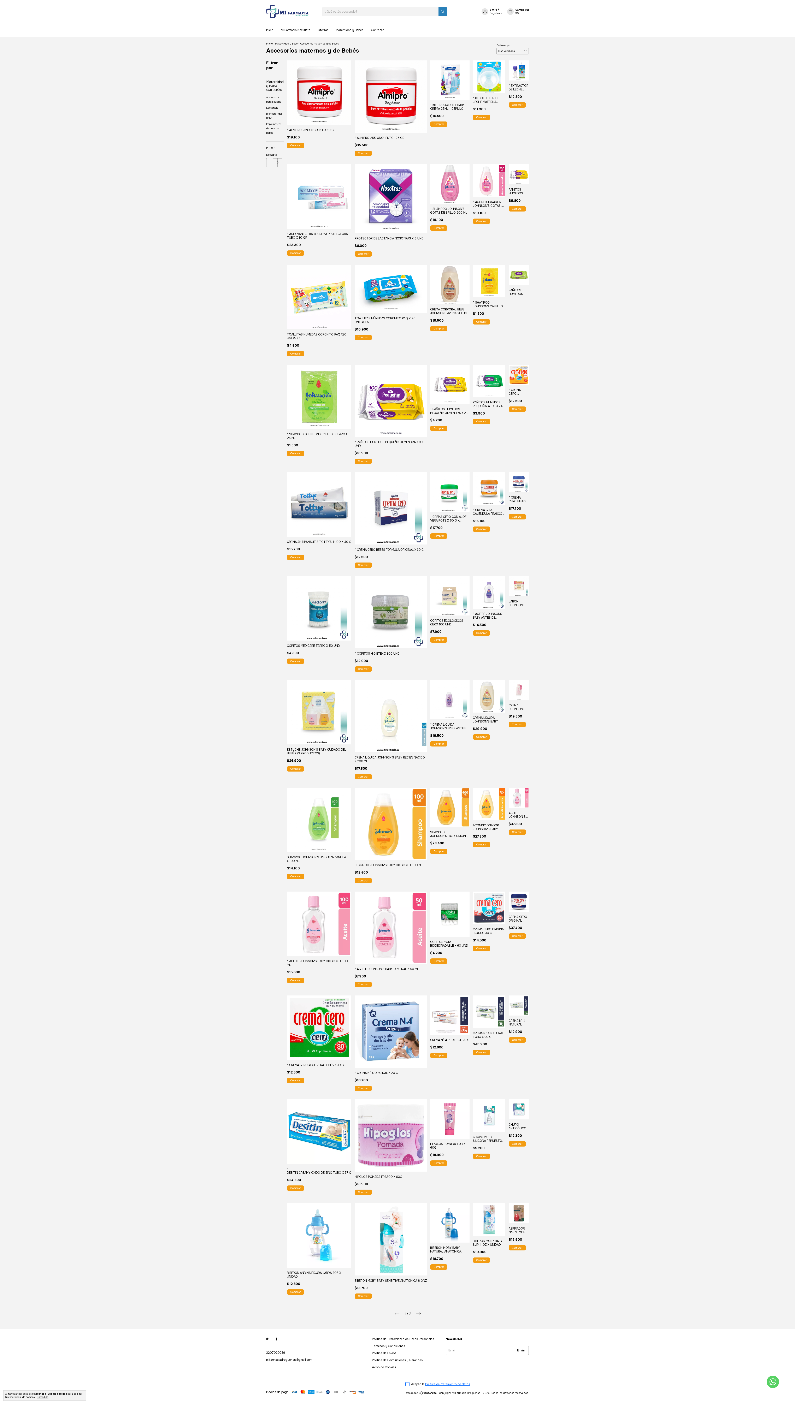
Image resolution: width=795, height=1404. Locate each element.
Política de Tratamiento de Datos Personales (403, 1339)
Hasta (271, 154)
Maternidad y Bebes (350, 30)
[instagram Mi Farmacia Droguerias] (267, 1339)
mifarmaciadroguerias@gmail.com (289, 1360)
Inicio (269, 30)
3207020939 (275, 1353)
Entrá (493, 10)
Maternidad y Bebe (286, 43)
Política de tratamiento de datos (447, 1384)
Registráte (496, 13)
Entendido (42, 1397)
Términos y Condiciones (388, 1346)
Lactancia (272, 107)
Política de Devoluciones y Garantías (397, 1360)
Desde (268, 154)
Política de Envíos (384, 1353)
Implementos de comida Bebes (274, 129)
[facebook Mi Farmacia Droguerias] (276, 1339)
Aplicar (277, 162)
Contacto (377, 30)
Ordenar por (503, 45)
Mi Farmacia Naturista (295, 30)
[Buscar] (442, 11)
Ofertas (323, 30)
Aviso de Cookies (384, 1367)
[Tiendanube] (421, 1394)
